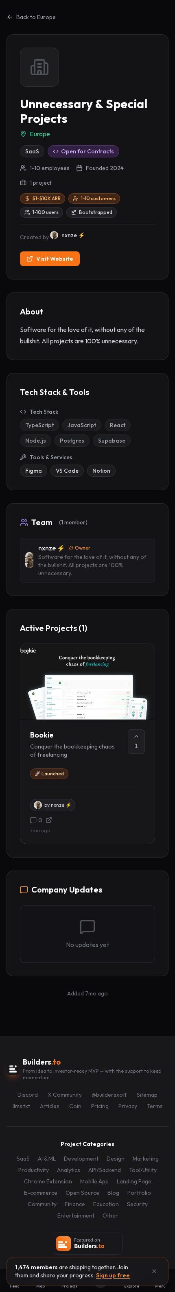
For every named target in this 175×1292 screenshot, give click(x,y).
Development (81, 1158)
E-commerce (40, 1192)
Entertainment (75, 1215)
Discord (28, 1094)
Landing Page (134, 1181)
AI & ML (47, 1158)
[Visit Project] (49, 820)
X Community (65, 1094)
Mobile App (94, 1181)
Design (116, 1158)
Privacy (127, 1106)
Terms (155, 1106)
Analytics (68, 1170)
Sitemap (147, 1094)
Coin (75, 1106)
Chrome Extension (48, 1181)
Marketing (146, 1158)
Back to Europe (36, 17)
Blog (113, 1192)
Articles (49, 1106)
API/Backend (104, 1170)
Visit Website (54, 258)
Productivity (33, 1170)
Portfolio (139, 1192)
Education (106, 1204)
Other (110, 1215)
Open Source (82, 1192)
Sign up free (113, 1275)
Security (137, 1204)
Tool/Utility (143, 1170)
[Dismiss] (154, 1271)
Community (42, 1204)
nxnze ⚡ (51, 548)
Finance (75, 1204)
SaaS (23, 1158)
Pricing (100, 1106)
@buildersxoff (109, 1094)
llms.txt (21, 1106)
